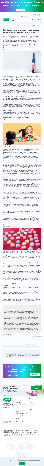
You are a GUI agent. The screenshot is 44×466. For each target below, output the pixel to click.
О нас (17, 400)
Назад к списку (6, 339)
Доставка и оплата (32, 402)
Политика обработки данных (21, 404)
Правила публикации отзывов (21, 415)
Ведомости (9, 334)
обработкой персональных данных (33, 460)
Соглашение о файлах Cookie (21, 405)
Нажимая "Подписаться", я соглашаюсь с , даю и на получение (31, 393)
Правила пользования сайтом (21, 413)
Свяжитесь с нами (32, 404)
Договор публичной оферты (21, 416)
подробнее (20, 9)
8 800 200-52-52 (37, 14)
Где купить (31, 400)
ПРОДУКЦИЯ (6, 19)
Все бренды (31, 407)
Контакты (17, 418)
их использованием (22, 460)
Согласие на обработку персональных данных (20, 408)
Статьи (30, 409)
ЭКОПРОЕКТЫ (12, 20)
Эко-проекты (18, 402)
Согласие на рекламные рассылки (20, 411)
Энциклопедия (31, 405)
